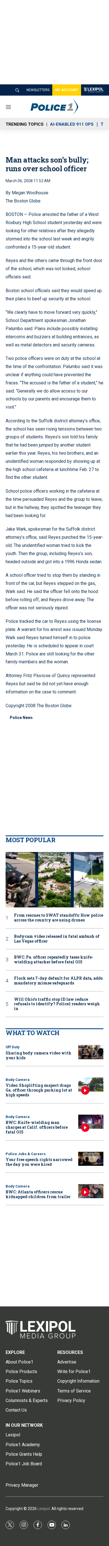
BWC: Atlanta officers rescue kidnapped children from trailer (38, 1194)
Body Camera (18, 1080)
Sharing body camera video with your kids (38, 1055)
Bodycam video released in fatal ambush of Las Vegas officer (56, 939)
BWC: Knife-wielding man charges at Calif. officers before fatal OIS (37, 1127)
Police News (21, 717)
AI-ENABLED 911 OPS (72, 124)
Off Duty (13, 1047)
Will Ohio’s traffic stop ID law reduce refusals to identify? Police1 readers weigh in (57, 1004)
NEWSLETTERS (38, 90)
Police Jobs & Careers (26, 1154)
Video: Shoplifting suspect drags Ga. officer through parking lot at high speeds (39, 1090)
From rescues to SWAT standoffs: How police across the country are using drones (58, 918)
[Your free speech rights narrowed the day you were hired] (90, 1159)
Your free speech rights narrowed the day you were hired (39, 1162)
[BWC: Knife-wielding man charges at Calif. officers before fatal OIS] (90, 1122)
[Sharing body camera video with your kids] (90, 1052)
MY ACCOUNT (66, 90)
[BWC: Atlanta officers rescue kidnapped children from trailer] (90, 1191)
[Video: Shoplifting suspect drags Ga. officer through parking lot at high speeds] (90, 1085)
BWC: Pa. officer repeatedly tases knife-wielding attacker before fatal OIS (53, 959)
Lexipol (43, 1508)
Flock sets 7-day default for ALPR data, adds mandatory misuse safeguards (58, 981)
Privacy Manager (22, 1485)
